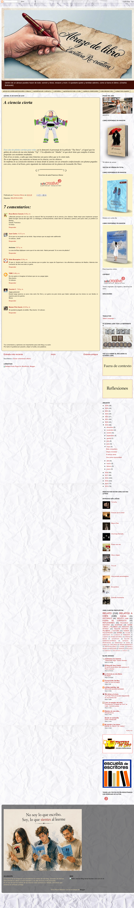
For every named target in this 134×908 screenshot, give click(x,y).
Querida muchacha (117, 597)
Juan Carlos (13, 233)
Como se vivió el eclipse (112, 682)
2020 (107, 422)
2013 (107, 486)
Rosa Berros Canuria (16, 214)
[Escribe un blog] (40, 195)
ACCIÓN (127, 633)
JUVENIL (122, 646)
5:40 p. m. (16, 273)
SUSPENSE (118, 625)
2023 (107, 414)
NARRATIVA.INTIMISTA (109, 641)
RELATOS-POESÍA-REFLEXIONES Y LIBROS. (17, 91)
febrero (109, 466)
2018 (107, 472)
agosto (109, 438)
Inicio (53, 354)
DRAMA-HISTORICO (116, 637)
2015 (107, 481)
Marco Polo (115, 523)
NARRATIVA (126, 635)
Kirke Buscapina (15, 259)
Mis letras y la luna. (112, 694)
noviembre (110, 430)
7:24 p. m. (20, 289)
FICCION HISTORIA (121, 629)
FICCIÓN (126, 639)
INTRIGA (106, 629)
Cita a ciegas (115, 555)
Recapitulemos (109, 713)
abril (108, 461)
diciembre (110, 427)
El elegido (108, 675)
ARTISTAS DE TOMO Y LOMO (72, 91)
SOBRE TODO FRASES (122, 91)
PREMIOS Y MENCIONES (90, 91)
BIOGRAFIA (129, 648)
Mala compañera (111, 449)
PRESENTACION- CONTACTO (42, 91)
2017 (107, 475)
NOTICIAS (125, 641)
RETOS (105, 639)
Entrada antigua (91, 354)
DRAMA (119, 633)
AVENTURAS (106, 635)
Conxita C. (12, 289)
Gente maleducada (110, 719)
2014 (107, 483)
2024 (107, 411)
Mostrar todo (129, 730)
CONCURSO (113, 644)
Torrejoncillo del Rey (112, 680)
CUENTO (105, 637)
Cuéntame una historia (113, 659)
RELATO (107, 613)
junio (108, 444)
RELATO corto (122, 618)
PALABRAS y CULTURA (111, 631)
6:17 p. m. (21, 233)
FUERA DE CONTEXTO (114, 620)
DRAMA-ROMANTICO (126, 644)
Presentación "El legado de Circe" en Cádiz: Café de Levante (116, 705)
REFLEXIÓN (112, 648)
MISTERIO (106, 625)
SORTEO (124, 650)
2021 (107, 419)
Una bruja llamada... (118, 534)
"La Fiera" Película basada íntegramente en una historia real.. (117, 696)
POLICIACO (124, 623)
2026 (107, 405)
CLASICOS (116, 635)
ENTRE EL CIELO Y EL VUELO (114, 726)
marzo (109, 463)
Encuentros (115, 587)
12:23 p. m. (26, 307)
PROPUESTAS (107, 643)
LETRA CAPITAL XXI (112, 687)
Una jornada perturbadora (119, 576)
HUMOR (126, 631)
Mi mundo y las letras (112, 724)
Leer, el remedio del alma (113, 702)
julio (108, 441)
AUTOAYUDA (115, 639)
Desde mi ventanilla (112, 718)
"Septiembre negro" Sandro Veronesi (116, 660)
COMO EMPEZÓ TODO (106, 91)
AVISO (128, 643)
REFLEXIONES (109, 623)
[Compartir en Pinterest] (45, 195)
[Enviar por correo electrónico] (38, 195)
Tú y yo (113, 565)
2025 (107, 408)
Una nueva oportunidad (114, 457)
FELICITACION (108, 633)
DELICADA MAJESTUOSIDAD (114, 689)
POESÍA (123, 616)
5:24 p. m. (24, 259)
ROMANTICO (118, 643)
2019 (107, 425)
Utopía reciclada (111, 452)
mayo (109, 446)
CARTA (105, 644)
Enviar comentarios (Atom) (22, 358)
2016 (107, 478)
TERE (11, 273)
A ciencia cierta (111, 454)
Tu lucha (114, 502)
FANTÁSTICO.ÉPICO (111, 646)
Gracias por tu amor (117, 512)
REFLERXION (116, 650)
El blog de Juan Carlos (113, 665)
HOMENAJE (107, 650)
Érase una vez (116, 544)
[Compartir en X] (42, 195)
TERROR (121, 648)
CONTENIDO (57, 91)
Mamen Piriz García (15, 307)
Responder (12, 227)
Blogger (82, 889)
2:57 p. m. (19, 247)
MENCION (125, 627)
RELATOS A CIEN (17, 198)
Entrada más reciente (13, 354)
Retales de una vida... (112, 711)
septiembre (110, 435)
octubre (109, 433)
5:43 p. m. (27, 214)
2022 (107, 416)
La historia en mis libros (113, 674)
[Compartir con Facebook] (44, 195)
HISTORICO (107, 618)
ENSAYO (127, 637)
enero (109, 469)
